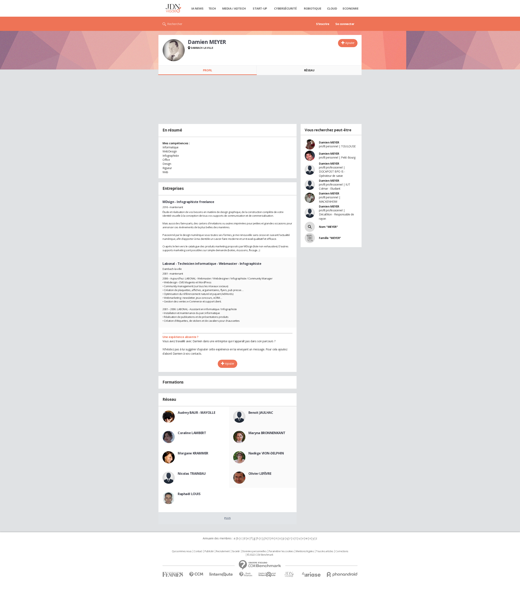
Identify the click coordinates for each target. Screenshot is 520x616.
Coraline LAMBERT (192, 433)
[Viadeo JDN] (289, 574)
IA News (197, 8)
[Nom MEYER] (310, 227)
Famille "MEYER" (330, 238)
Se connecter (344, 24)
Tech (212, 8)
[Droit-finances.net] (245, 574)
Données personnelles (254, 551)
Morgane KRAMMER (193, 453)
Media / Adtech (234, 8)
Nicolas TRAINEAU (192, 473)
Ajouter (349, 43)
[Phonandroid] (342, 574)
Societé (236, 551)
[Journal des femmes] (172, 574)
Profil (207, 70)
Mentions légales (305, 551)
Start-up (260, 8)
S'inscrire (322, 24)
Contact (198, 551)
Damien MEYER (329, 142)
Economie (351, 8)
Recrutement (223, 551)
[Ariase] (311, 574)
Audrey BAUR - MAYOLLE (196, 412)
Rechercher (174, 24)
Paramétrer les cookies (281, 551)
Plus (227, 518)
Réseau (309, 70)
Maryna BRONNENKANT (266, 433)
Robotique (312, 8)
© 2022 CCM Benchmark (260, 554)
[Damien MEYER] (173, 50)
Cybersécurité (285, 8)
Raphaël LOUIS (189, 494)
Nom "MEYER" (328, 227)
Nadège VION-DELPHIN (266, 453)
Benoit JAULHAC (260, 412)
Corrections (341, 551)
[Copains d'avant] (267, 574)
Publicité (209, 551)
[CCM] (196, 574)
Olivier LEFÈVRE (259, 473)
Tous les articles (324, 551)
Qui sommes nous (182, 551)
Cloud (332, 8)
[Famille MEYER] (310, 238)
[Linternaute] (221, 574)
